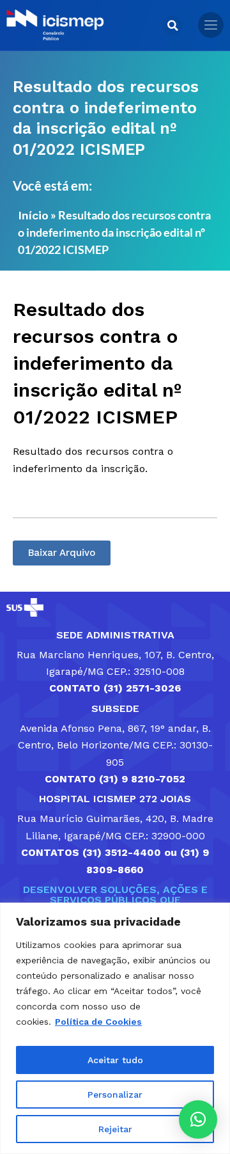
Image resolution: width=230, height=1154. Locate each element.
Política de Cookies (98, 1021)
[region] (115, 1028)
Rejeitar (115, 1129)
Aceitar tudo (115, 1060)
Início (33, 215)
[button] (172, 25)
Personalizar (115, 1094)
